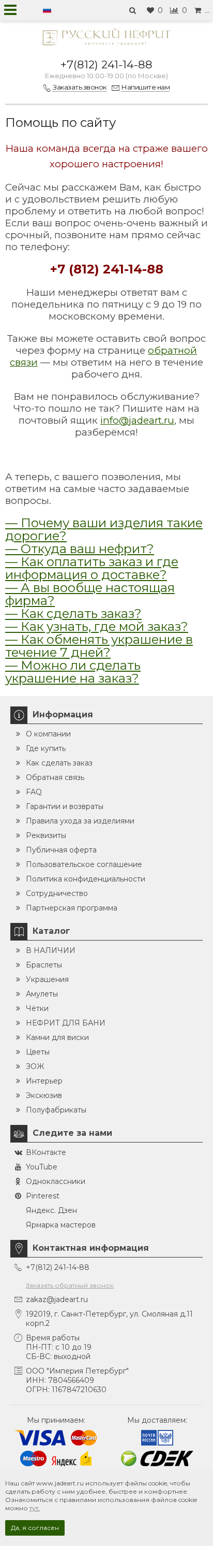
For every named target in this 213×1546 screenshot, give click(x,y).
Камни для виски (57, 1037)
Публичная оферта (61, 850)
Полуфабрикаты (56, 1110)
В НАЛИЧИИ (50, 950)
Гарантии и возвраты (64, 806)
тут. (34, 1508)
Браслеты (44, 965)
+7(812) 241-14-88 (106, 64)
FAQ (34, 792)
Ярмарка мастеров (61, 1225)
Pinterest (42, 1196)
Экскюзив (44, 1095)
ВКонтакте (46, 1152)
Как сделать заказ (59, 763)
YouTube (41, 1167)
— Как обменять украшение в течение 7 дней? (99, 646)
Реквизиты (46, 835)
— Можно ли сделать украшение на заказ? (73, 672)
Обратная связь (55, 777)
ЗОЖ (35, 1066)
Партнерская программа (71, 908)
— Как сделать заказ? (73, 613)
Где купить (46, 748)
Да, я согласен (35, 1527)
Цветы (38, 1052)
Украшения (47, 979)
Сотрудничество (57, 893)
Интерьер (44, 1081)
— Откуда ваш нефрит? (79, 548)
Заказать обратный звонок (70, 1285)
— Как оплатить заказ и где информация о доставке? (91, 568)
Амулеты (42, 994)
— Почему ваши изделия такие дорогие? (104, 529)
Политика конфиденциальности (85, 879)
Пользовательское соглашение (84, 864)
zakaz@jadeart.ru (57, 1299)
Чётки (37, 1008)
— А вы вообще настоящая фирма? (90, 594)
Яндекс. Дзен (51, 1210)
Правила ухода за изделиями (80, 821)
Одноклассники (55, 1181)
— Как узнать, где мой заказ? (96, 626)
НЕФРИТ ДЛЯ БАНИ (65, 1023)
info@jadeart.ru (137, 420)
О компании (48, 734)
